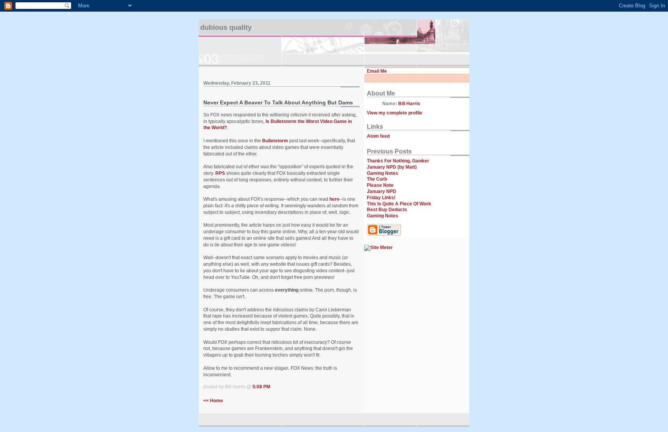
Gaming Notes (382, 173)
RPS (220, 173)
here (334, 199)
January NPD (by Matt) (392, 167)
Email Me (377, 71)
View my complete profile (394, 113)
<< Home (213, 400)
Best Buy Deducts (387, 209)
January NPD (381, 191)
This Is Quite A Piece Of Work (399, 204)
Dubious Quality (226, 27)
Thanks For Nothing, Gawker (398, 161)
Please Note (380, 185)
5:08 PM (261, 386)
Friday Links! (381, 197)
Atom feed (378, 136)
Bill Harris (409, 103)
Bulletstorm (275, 140)
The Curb (377, 179)
